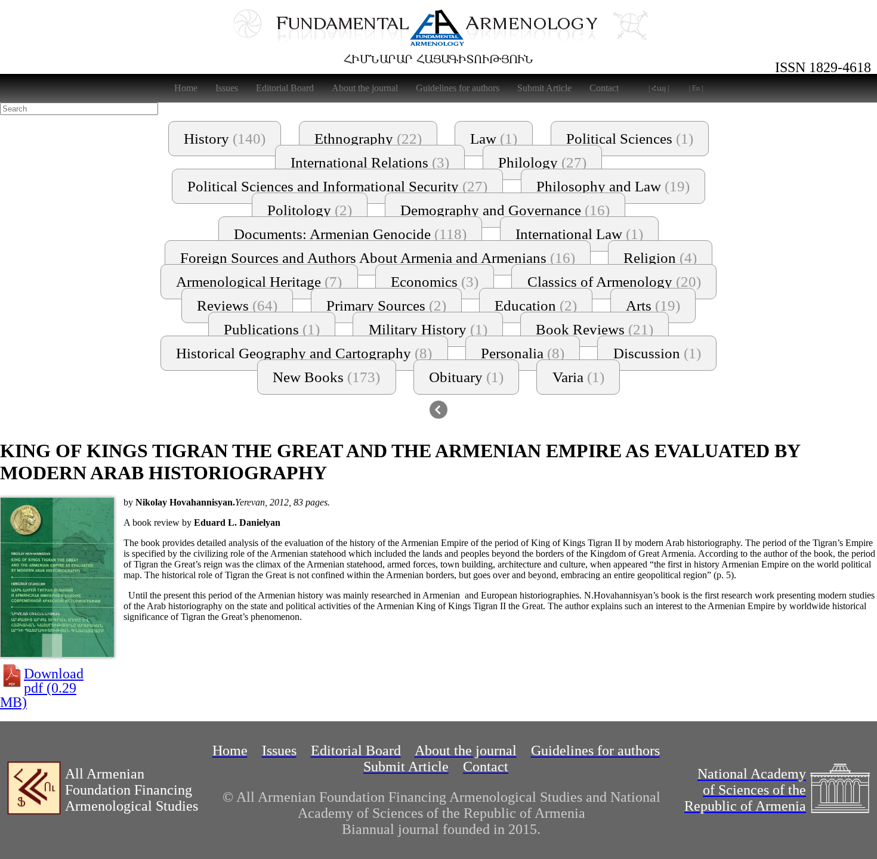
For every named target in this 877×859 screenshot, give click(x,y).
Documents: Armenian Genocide (350, 234)
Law (493, 139)
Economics (434, 282)
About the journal (365, 88)
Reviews (237, 305)
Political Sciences (629, 139)
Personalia (522, 353)
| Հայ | (659, 88)
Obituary (466, 377)
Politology (309, 210)
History (224, 139)
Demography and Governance (505, 210)
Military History (428, 329)
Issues (226, 88)
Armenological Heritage (259, 282)
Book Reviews (594, 329)
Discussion (657, 353)
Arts (653, 305)
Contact (604, 88)
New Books (326, 377)
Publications (272, 329)
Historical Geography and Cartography (304, 353)
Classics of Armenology (614, 282)
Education (536, 305)
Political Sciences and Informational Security (337, 186)
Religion (660, 258)
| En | (696, 88)
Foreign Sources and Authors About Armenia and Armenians (377, 258)
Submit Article (544, 88)
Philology (542, 162)
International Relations (370, 162)
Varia (578, 377)
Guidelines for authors (457, 88)
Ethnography (368, 139)
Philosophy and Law (613, 186)
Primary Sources (386, 305)
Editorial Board (285, 88)
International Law (579, 234)
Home (185, 88)
